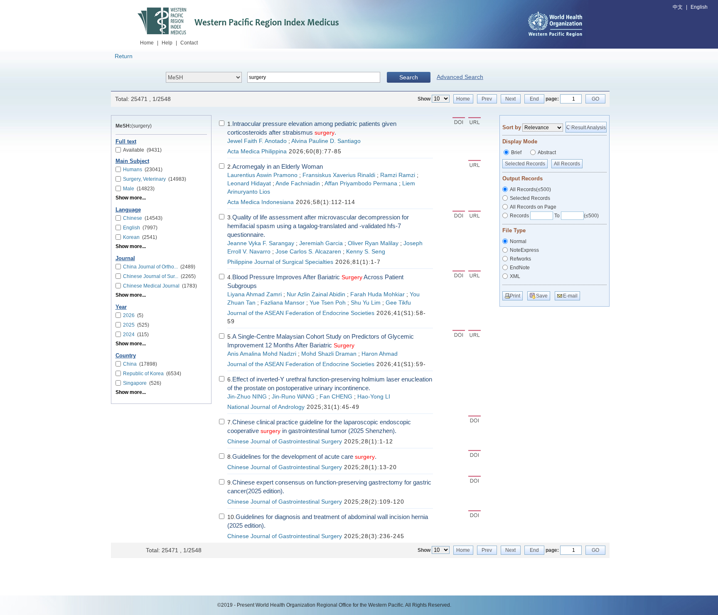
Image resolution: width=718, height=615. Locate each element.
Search (408, 77)
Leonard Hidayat (249, 183)
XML (515, 276)
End (534, 99)
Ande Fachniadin (297, 183)
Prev (487, 99)
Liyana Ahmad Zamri (254, 294)
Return (124, 56)
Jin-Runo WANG (293, 397)
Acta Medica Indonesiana (260, 202)
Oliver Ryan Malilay (373, 243)
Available (142, 150)
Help (167, 43)
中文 (678, 7)
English (699, 7)
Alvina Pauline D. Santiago (326, 141)
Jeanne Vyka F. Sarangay (260, 243)
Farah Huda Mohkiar (377, 294)
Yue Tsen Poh (328, 303)
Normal (518, 241)
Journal (125, 258)
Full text (126, 142)
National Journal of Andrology (266, 407)
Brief (516, 152)
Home (147, 43)
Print (515, 296)
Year (121, 307)
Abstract (547, 152)
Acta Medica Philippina (257, 151)
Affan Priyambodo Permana (361, 183)
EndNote (520, 268)
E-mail (570, 296)
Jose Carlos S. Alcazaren (308, 251)
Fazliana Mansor (283, 303)
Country (126, 356)
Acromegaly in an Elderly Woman (277, 166)
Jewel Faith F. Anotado (257, 141)
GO (595, 99)
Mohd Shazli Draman (329, 354)
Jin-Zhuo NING (247, 397)
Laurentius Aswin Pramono (262, 175)
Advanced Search (460, 77)
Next (510, 99)
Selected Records (525, 164)
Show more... (131, 198)
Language (128, 210)
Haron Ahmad (379, 354)
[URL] (474, 121)
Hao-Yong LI (373, 397)
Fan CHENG (336, 397)
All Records (567, 164)
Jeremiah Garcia (321, 243)
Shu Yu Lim (366, 303)
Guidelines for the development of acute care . (304, 456)
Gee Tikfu (398, 303)
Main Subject (132, 161)
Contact (189, 43)
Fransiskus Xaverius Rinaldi (338, 175)
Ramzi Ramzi (397, 175)
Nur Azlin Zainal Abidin (316, 294)
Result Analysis (588, 127)
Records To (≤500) (554, 216)
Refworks (520, 259)
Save (542, 296)
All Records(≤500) (530, 189)
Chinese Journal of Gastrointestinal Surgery (284, 441)
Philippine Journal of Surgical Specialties (280, 262)
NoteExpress (524, 250)
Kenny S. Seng (365, 251)
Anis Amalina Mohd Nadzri (261, 354)
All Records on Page (533, 207)
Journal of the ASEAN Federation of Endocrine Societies (300, 313)
